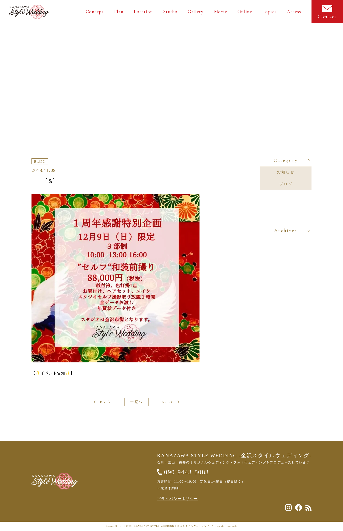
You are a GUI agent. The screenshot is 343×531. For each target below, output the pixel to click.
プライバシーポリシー (177, 499)
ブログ (286, 184)
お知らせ (286, 172)
